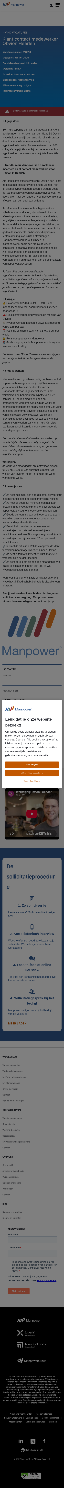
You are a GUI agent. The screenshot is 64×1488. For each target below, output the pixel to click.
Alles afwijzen (32, 765)
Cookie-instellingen (31, 781)
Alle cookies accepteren (32, 773)
